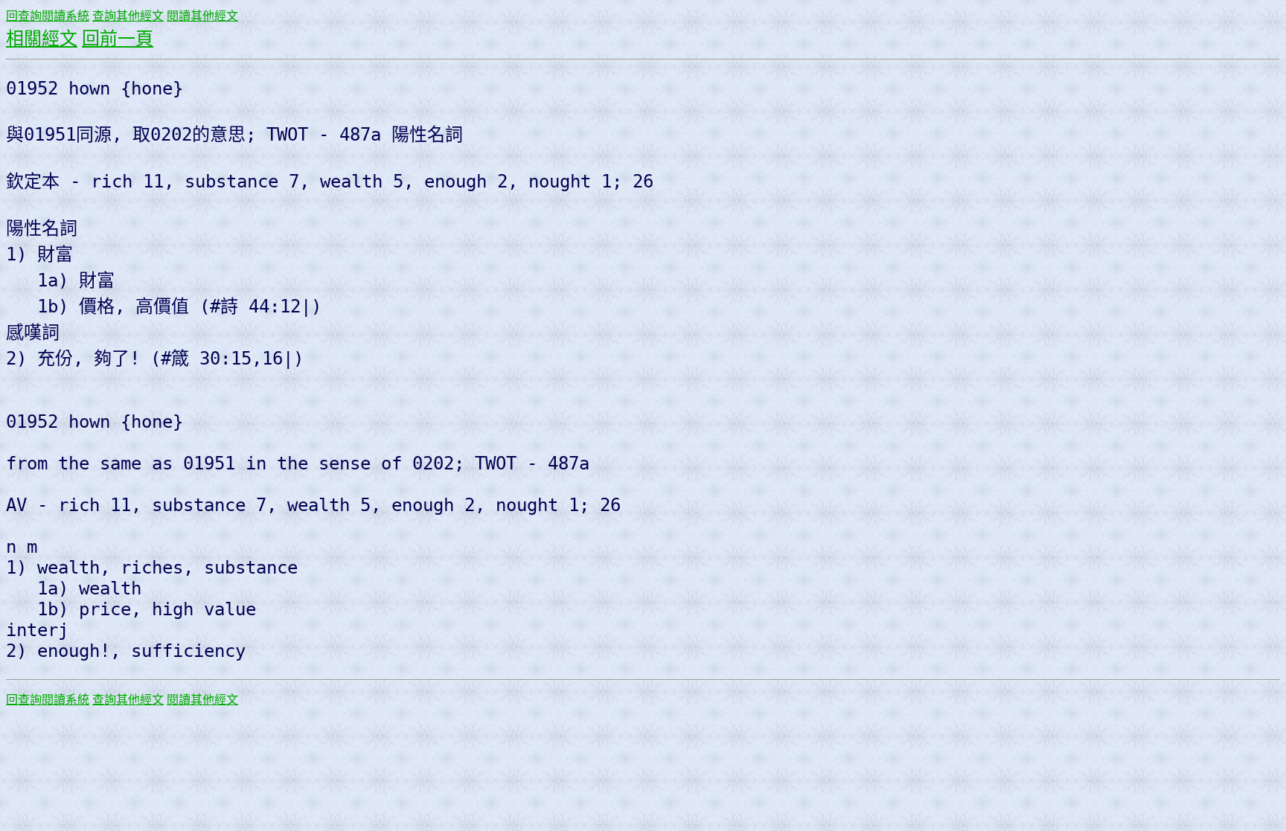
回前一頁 (117, 38)
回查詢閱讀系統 (47, 16)
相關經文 (41, 38)
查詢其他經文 (128, 16)
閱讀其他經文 (202, 16)
